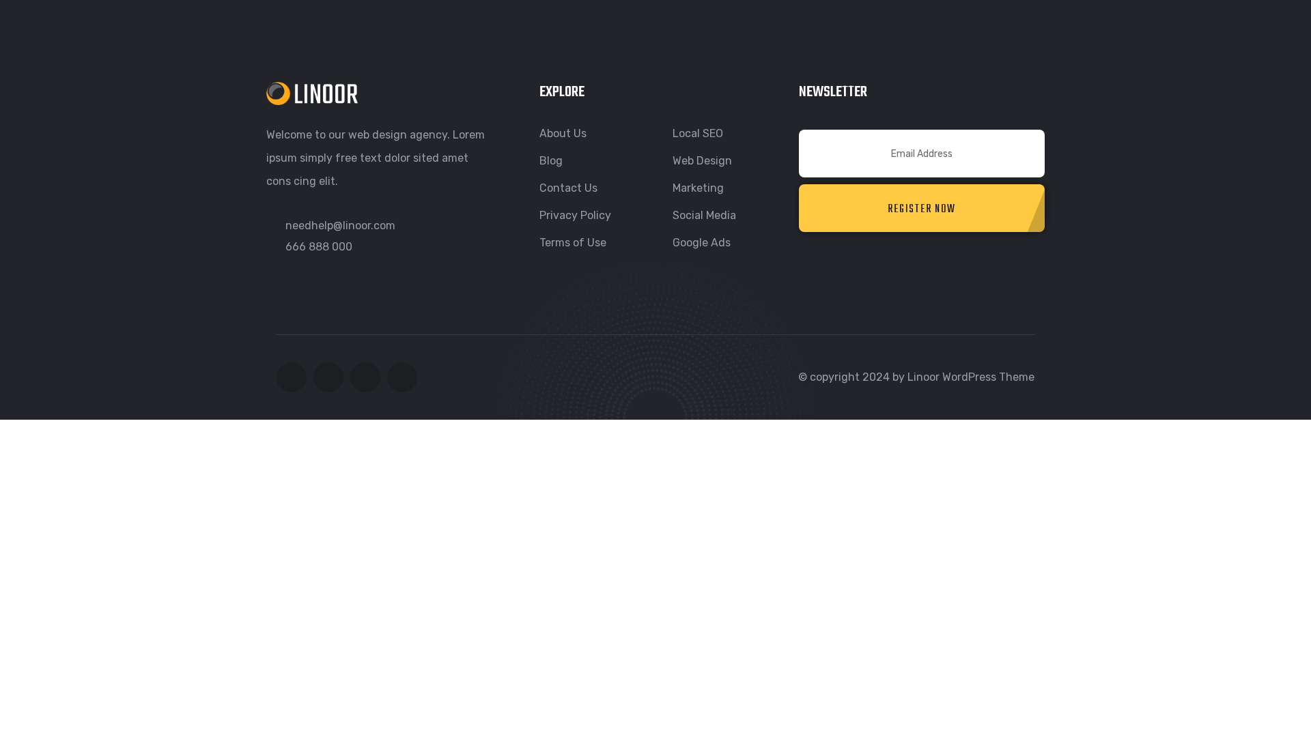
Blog (551, 160)
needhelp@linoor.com (340, 225)
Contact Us (568, 188)
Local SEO (698, 133)
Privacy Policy (575, 215)
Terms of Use (572, 242)
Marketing (698, 188)
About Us (563, 133)
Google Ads (702, 242)
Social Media (704, 215)
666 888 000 (318, 246)
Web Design (702, 160)
